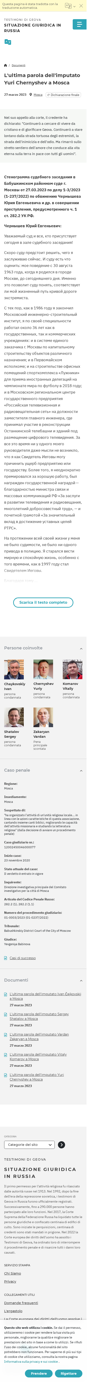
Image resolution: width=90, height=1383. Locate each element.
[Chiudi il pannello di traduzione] (81, 5)
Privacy (10, 1281)
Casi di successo (23, 958)
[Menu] (80, 24)
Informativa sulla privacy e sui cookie (31, 1361)
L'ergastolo (13, 1311)
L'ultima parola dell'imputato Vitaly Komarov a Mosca (38, 1056)
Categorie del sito (23, 1145)
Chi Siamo (12, 1273)
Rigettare (69, 1373)
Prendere (39, 1373)
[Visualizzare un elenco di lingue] (70, 5)
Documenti (18, 65)
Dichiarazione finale (65, 95)
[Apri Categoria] (61, 1145)
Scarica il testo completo (43, 602)
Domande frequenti (21, 1303)
